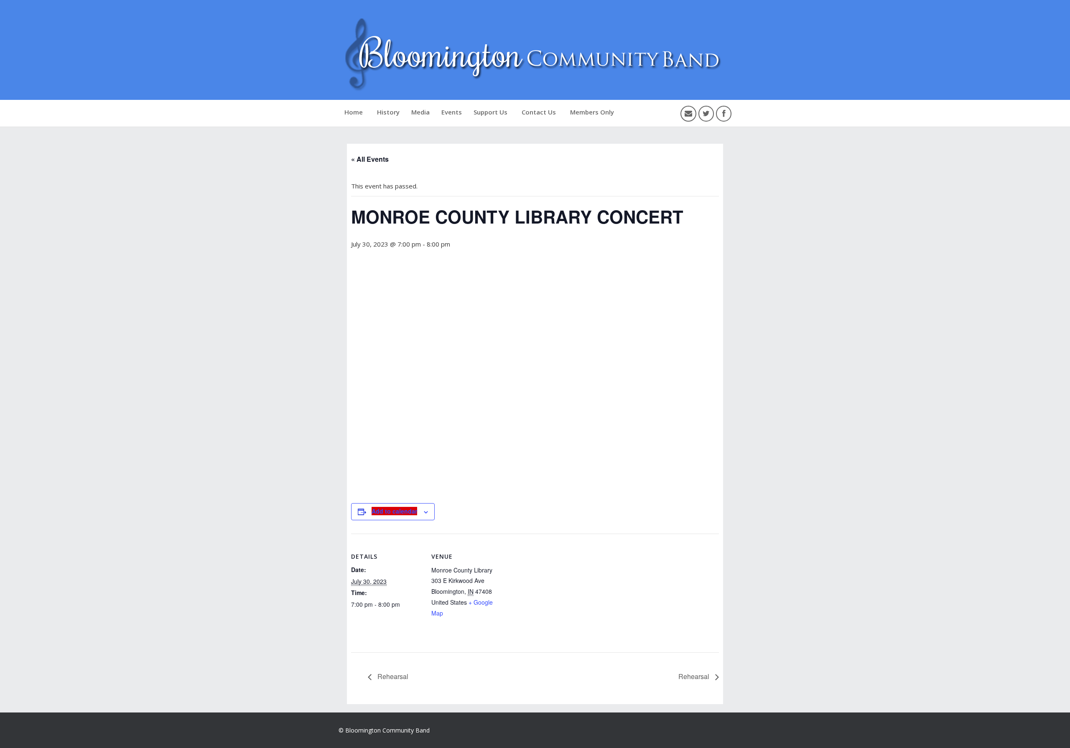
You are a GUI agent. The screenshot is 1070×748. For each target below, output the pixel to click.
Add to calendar (394, 511)
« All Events (370, 159)
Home (353, 112)
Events (451, 112)
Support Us (490, 112)
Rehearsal (392, 676)
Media (420, 112)
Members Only (592, 112)
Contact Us (539, 112)
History (388, 112)
